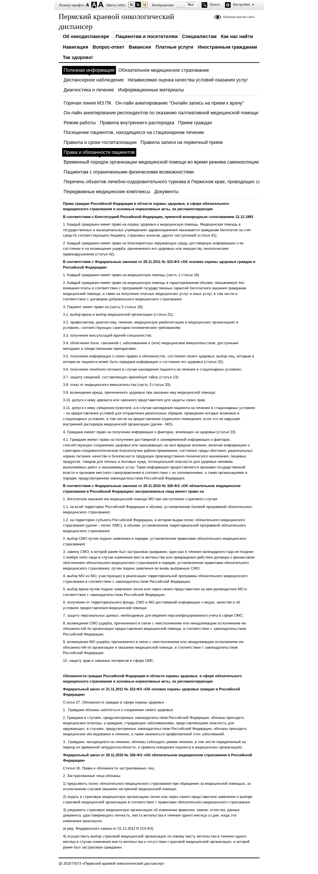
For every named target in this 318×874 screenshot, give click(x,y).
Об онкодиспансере (86, 36)
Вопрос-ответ (108, 47)
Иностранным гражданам (227, 47)
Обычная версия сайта (239, 17)
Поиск (215, 4)
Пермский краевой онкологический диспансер (116, 21)
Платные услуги (174, 47)
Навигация (75, 47)
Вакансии (140, 47)
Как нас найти (237, 36)
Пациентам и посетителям (147, 36)
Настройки (241, 4)
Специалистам (199, 36)
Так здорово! (78, 57)
